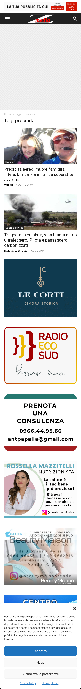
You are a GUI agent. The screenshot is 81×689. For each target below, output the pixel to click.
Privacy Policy (50, 683)
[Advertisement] (40, 67)
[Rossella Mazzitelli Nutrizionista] (40, 489)
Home (7, 114)
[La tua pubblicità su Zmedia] (40, 6)
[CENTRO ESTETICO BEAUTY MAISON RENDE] (40, 556)
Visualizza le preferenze (40, 674)
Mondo (9, 162)
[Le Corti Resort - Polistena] (40, 288)
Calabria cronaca (14, 227)
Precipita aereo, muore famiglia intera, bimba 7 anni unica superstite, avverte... (39, 174)
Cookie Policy (28, 683)
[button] (75, 608)
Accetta (40, 651)
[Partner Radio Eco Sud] (40, 355)
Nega (40, 662)
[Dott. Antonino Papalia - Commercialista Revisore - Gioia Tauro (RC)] (40, 422)
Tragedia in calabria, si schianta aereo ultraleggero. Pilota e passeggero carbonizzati (40, 240)
